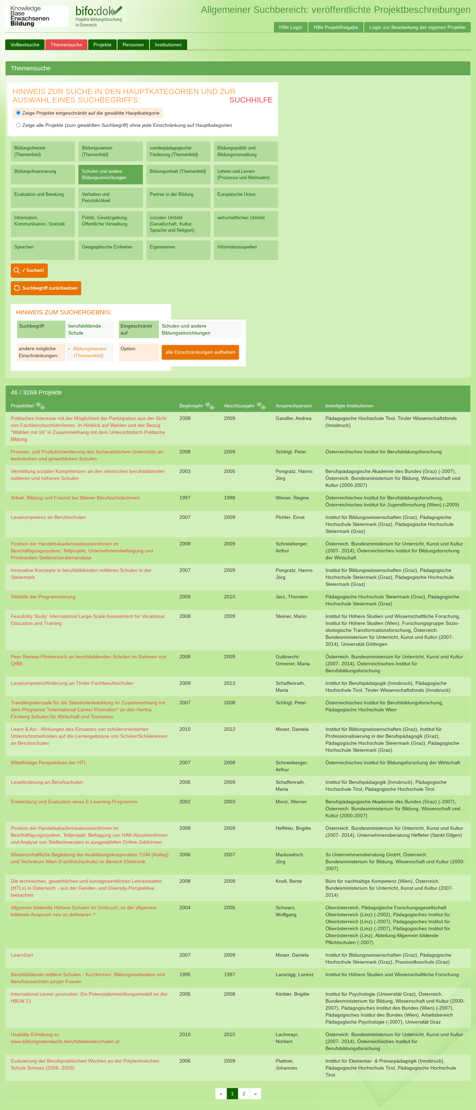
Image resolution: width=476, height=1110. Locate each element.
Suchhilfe (251, 99)
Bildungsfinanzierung (35, 171)
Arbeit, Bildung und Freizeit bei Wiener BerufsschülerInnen (75, 497)
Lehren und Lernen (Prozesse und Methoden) (243, 174)
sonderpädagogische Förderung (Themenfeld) (174, 151)
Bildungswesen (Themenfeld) (97, 151)
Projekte (102, 44)
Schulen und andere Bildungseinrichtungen (104, 174)
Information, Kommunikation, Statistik (39, 221)
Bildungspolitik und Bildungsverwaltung (236, 151)
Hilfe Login (290, 27)
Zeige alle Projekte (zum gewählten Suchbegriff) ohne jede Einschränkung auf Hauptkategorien (127, 125)
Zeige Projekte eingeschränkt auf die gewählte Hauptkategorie (91, 113)
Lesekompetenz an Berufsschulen (48, 517)
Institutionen (168, 44)
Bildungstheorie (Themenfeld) (29, 151)
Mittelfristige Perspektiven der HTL (49, 762)
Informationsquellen (237, 247)
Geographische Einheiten (107, 247)
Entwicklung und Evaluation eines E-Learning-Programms (74, 801)
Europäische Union (236, 194)
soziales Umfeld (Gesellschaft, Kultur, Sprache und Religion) (172, 224)
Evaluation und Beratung (39, 194)
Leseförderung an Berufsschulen (47, 782)
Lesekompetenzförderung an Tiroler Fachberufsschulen (72, 683)
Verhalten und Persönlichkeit (96, 197)
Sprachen (23, 247)
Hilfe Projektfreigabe (336, 27)
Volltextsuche (24, 44)
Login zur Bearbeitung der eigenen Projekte (417, 27)
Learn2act (22, 955)
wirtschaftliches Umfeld (240, 217)
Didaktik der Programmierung (43, 596)
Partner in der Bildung (171, 194)
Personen (133, 44)
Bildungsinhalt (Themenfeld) (178, 171)
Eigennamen (162, 247)
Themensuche (66, 44)
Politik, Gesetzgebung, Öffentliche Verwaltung (105, 221)
